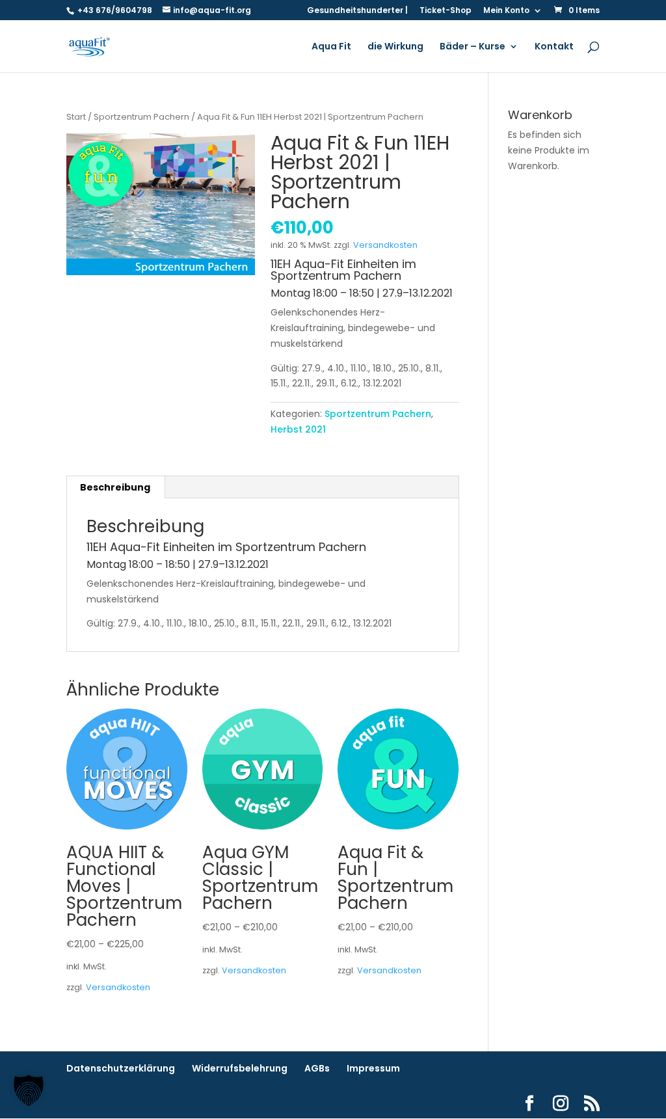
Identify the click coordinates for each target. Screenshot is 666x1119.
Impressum (373, 1068)
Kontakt (554, 47)
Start (76, 117)
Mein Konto (506, 11)
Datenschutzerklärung (120, 1068)
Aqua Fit (331, 47)
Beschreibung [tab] (115, 487)
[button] (28, 1090)
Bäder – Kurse (472, 47)
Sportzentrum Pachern (141, 117)
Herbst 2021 (298, 429)
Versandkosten (385, 244)
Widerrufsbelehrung (239, 1068)
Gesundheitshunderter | (357, 11)
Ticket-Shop (446, 11)
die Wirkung (395, 47)
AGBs (317, 1068)
